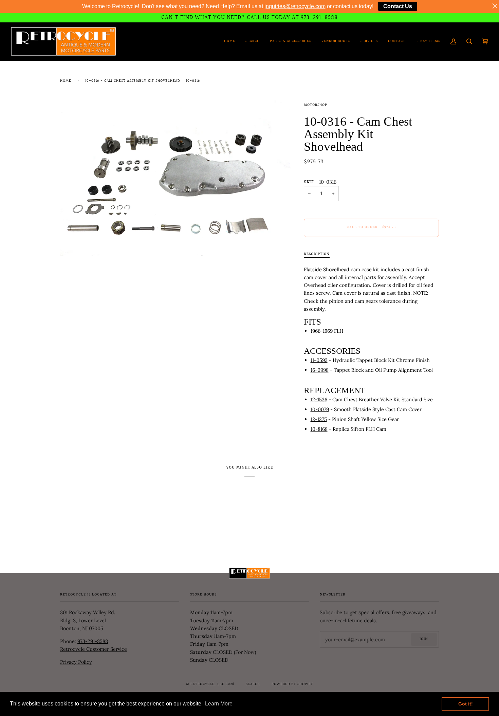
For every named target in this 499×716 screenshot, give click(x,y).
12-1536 (319, 399)
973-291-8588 (92, 641)
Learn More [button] (219, 703)
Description (317, 254)
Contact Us (397, 6)
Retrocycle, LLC (207, 684)
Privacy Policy (76, 662)
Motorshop (315, 105)
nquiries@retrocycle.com (296, 6)
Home (65, 81)
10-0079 (320, 409)
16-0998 (320, 370)
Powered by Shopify (292, 684)
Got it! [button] (465, 703)
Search (253, 684)
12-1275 (319, 419)
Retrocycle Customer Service (93, 649)
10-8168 (319, 429)
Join (424, 639)
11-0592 (319, 360)
